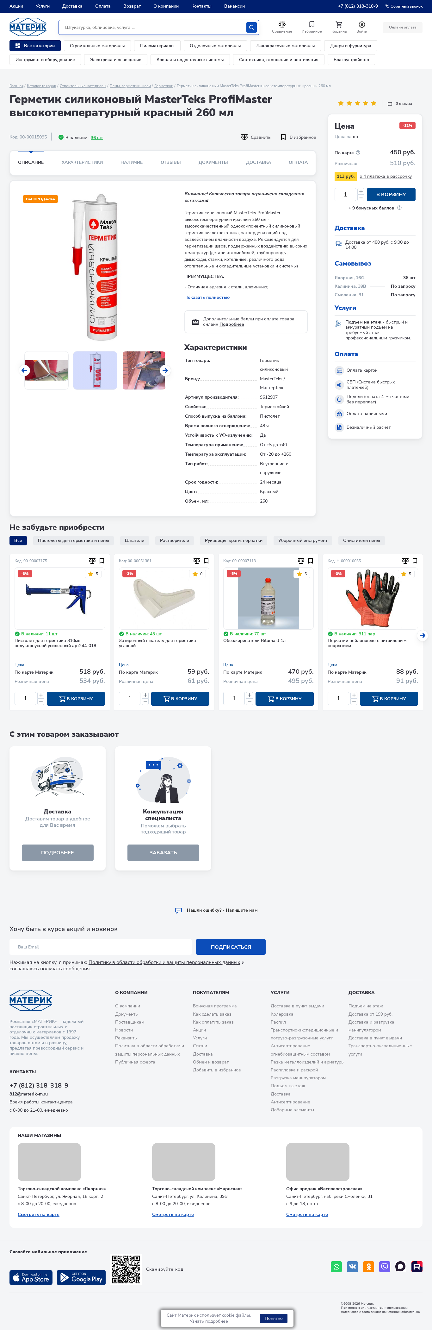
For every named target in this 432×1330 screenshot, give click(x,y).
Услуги (43, 6)
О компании (166, 6)
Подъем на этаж (288, 1086)
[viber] (384, 1266)
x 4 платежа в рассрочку (386, 176)
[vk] (352, 1266)
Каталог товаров (41, 85)
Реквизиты (126, 1038)
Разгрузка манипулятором (298, 1078)
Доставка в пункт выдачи (297, 1006)
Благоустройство (351, 60)
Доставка (72, 6)
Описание (31, 162)
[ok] (368, 1266)
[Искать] (251, 27)
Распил (278, 1022)
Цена (19, 665)
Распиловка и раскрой (294, 1070)
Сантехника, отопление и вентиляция (278, 60)
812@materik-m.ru (28, 1094)
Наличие (131, 162)
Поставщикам (129, 1022)
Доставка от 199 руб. (370, 1014)
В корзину (391, 194)
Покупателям (211, 993)
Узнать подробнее (209, 1321)
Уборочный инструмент (302, 540)
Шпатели (134, 540)
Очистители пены (361, 540)
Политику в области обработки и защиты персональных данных (164, 962)
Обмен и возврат (211, 1062)
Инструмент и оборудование (45, 60)
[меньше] (360, 198)
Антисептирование (290, 1102)
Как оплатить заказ (213, 1022)
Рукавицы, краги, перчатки (233, 540)
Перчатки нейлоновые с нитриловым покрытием (367, 643)
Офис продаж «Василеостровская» (324, 1189)
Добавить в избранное (217, 1070)
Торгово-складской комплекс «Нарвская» (197, 1189)
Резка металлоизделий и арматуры (307, 1062)
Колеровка (282, 1014)
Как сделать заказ (212, 1014)
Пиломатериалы (157, 46)
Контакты (201, 6)
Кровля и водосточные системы (190, 60)
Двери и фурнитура (350, 46)
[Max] (400, 1266)
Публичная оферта (135, 1062)
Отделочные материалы (215, 46)
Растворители (174, 540)
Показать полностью (207, 297)
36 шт (97, 138)
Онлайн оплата (403, 27)
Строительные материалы (97, 46)
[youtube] (417, 1266)
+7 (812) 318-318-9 (358, 6)
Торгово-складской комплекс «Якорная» (62, 1189)
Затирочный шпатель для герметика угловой (157, 643)
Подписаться (231, 947)
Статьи (200, 1046)
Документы (213, 162)
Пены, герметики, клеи (130, 85)
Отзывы (171, 162)
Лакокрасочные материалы (285, 46)
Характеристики (82, 162)
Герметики (163, 85)
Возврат (132, 6)
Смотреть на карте (38, 1214)
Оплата (103, 6)
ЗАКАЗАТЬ (163, 852)
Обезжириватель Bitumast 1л (254, 641)
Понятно (274, 1318)
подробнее (57, 852)
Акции (16, 6)
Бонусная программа (215, 1006)
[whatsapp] (336, 1266)
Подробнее (231, 324)
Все (18, 540)
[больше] (360, 191)
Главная (16, 85)
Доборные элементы (292, 1110)
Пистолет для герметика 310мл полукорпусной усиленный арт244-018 (55, 643)
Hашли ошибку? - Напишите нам (222, 910)
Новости (124, 1030)
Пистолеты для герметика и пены (73, 540)
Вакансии (234, 6)
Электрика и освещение (115, 60)
